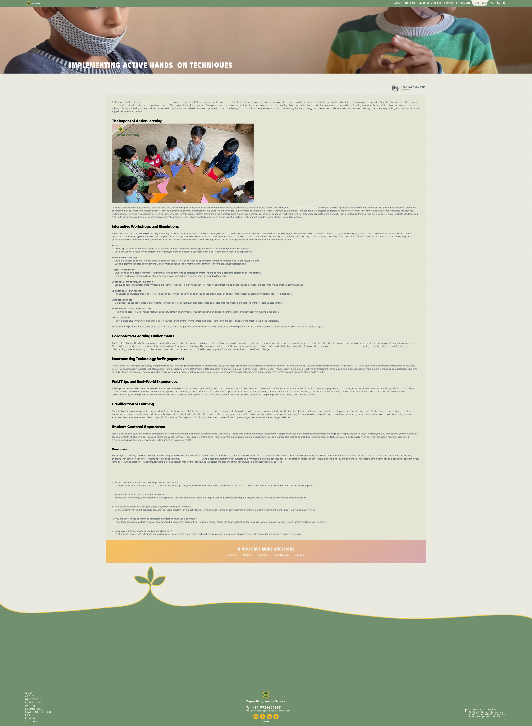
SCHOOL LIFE (463, 3)
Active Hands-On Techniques (303, 207)
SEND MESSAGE (281, 554)
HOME (29, 693)
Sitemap (30, 718)
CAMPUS (448, 3)
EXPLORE (299, 554)
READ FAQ (263, 554)
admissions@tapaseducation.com (271, 711)
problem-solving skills (191, 458)
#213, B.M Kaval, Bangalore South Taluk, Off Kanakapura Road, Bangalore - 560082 (487, 714)
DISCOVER (410, 3)
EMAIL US (232, 554)
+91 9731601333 (267, 707)
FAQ (27, 715)
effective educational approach (307, 239)
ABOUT (398, 3)
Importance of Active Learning (157, 102)
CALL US (247, 554)
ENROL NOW (480, 3)
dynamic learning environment (346, 346)
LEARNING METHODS (430, 3)
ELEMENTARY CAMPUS (482, 709)
